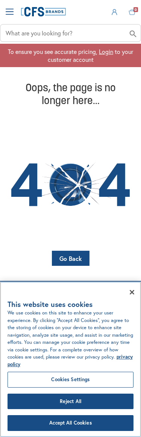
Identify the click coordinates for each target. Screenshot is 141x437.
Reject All (70, 401)
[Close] (132, 292)
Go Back (70, 258)
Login (106, 51)
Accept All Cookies (70, 423)
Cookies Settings (70, 379)
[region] (70, 359)
